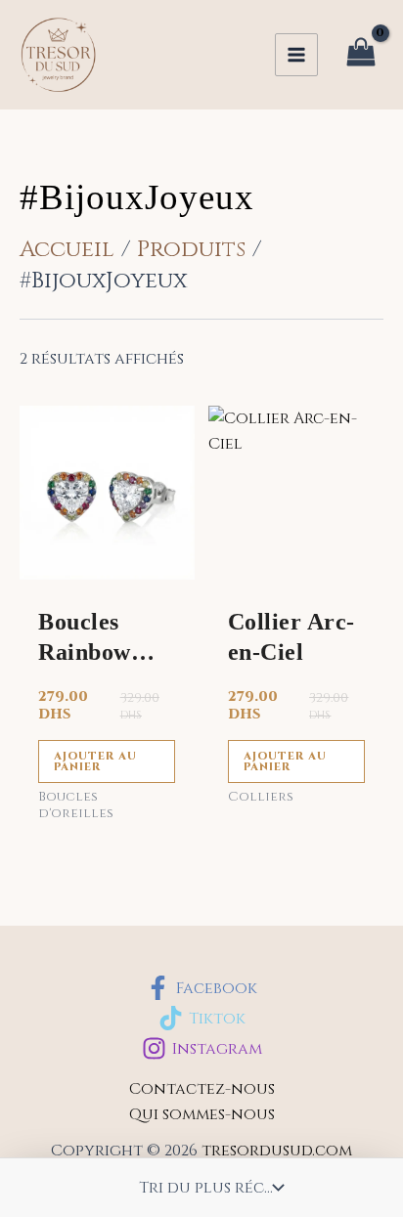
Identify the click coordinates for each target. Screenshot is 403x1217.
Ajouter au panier (95, 761)
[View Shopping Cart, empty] (360, 55)
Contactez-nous (202, 1089)
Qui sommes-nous (202, 1114)
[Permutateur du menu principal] (296, 54)
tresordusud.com (277, 1150)
